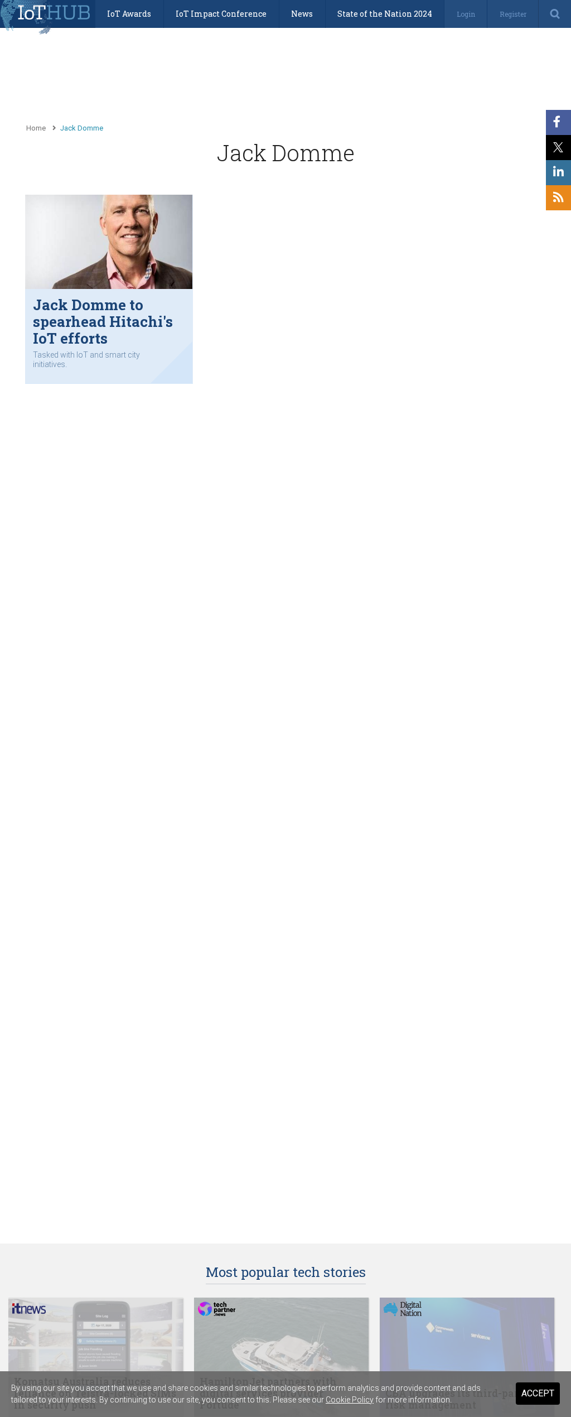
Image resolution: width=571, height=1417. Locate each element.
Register (513, 13)
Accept (537, 1393)
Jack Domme (81, 128)
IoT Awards (129, 13)
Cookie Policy (350, 1399)
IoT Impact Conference (221, 13)
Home (36, 128)
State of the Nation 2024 (384, 13)
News (302, 13)
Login (466, 13)
